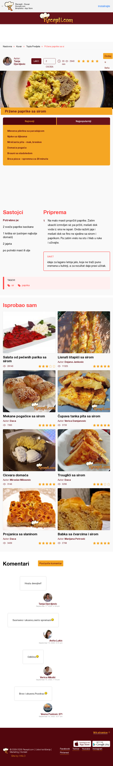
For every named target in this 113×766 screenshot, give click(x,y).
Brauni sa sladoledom (19, 153)
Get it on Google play (101, 744)
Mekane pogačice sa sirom (29, 398)
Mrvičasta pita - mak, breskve (24, 142)
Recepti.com (56, 18)
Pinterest (64, 752)
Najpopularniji (83, 121)
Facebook (65, 749)
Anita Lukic (56, 640)
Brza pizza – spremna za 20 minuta (27, 158)
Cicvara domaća (29, 457)
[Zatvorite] (2, 6)
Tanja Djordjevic (19, 62)
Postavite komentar (50, 563)
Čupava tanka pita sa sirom (84, 398)
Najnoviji (29, 121)
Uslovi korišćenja (43, 749)
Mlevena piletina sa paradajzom (25, 130)
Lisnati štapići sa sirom (84, 339)
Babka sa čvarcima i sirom (84, 516)
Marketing (14, 752)
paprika (26, 285)
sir (12, 285)
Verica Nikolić (48, 677)
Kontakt (23, 752)
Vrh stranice (100, 732)
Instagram (97, 749)
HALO (22, 756)
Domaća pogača (16, 147)
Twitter (75, 749)
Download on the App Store (82, 744)
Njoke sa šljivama (17, 136)
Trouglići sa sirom (84, 457)
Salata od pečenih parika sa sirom (29, 339)
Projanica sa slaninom (29, 516)
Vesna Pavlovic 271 (52, 714)
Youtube (86, 749)
